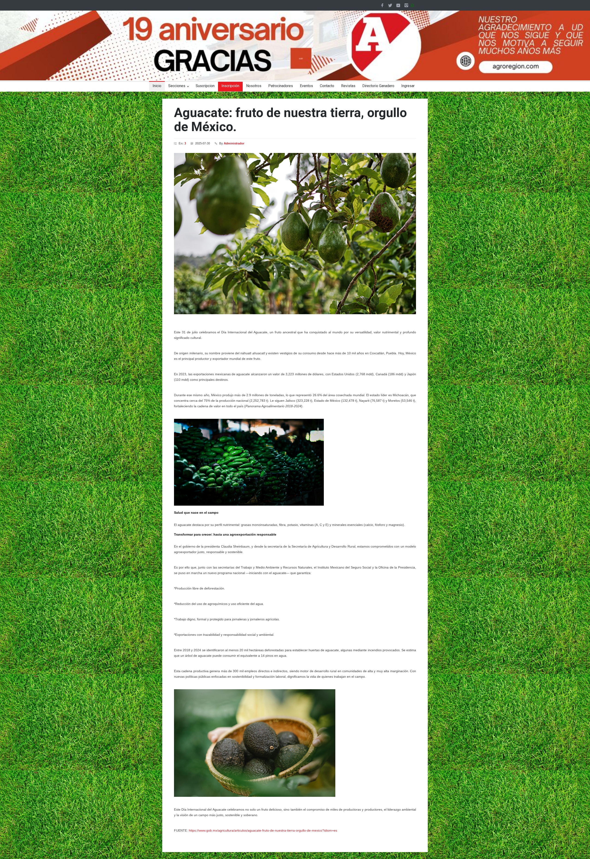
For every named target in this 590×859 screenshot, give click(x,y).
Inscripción (230, 86)
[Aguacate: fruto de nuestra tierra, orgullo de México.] (295, 233)
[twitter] (390, 5)
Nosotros (253, 86)
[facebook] (382, 5)
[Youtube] (398, 5)
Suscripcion (205, 86)
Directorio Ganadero (378, 86)
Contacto (327, 86)
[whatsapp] (413, 5)
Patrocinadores (280, 86)
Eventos (306, 86)
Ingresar (408, 86)
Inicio (157, 86)
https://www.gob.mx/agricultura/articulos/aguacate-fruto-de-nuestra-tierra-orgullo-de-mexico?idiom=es (263, 830)
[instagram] (406, 5)
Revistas (348, 86)
